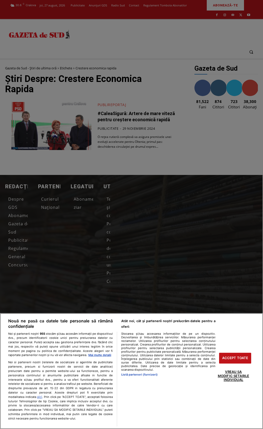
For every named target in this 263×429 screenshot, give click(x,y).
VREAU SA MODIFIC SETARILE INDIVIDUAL (233, 376)
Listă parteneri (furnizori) (139, 374)
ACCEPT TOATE (235, 358)
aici (39, 397)
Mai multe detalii (99, 355)
